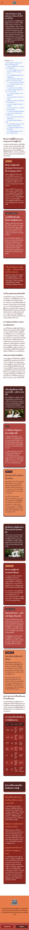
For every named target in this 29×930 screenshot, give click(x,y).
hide (12, 60)
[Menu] (2, 2)
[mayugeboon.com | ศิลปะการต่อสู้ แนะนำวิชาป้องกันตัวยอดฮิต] (14, 2)
